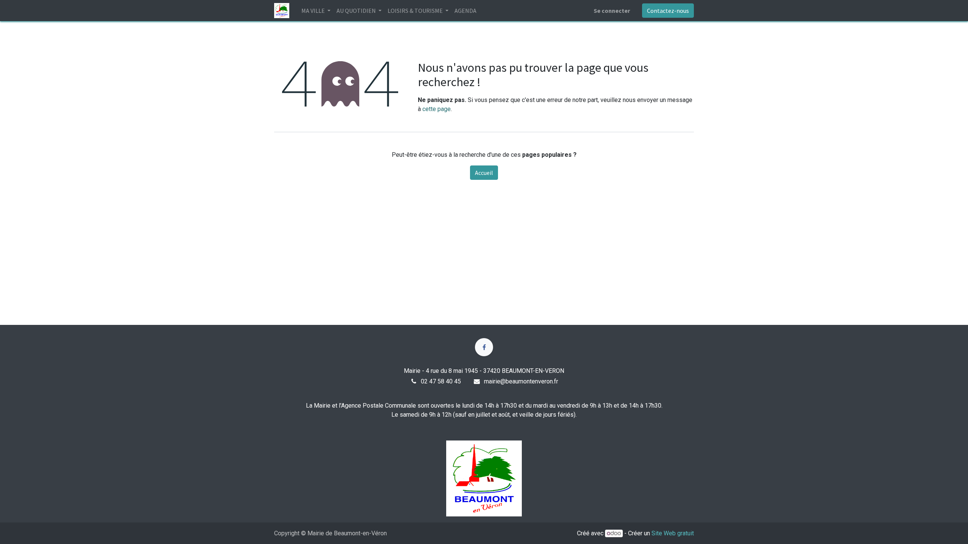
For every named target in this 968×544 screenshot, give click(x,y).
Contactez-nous (668, 10)
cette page (436, 109)
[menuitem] (465, 10)
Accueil (484, 172)
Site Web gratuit (673, 533)
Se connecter (612, 10)
